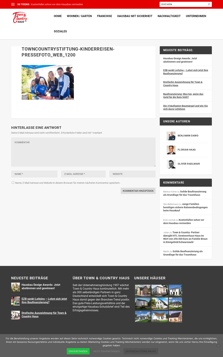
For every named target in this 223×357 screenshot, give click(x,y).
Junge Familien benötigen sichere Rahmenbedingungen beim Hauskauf (185, 207)
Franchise (104, 16)
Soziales (60, 31)
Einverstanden (78, 351)
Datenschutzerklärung (141, 351)
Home (58, 16)
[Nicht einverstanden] (218, 345)
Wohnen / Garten (79, 16)
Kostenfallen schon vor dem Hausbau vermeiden (57, 4)
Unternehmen (196, 16)
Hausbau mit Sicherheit (134, 16)
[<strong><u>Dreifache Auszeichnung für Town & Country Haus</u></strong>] (15, 315)
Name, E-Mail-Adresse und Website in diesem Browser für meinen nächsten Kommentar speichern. (67, 182)
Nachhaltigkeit (169, 16)
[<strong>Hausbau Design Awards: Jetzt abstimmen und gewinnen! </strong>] (15, 287)
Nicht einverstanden (106, 351)
